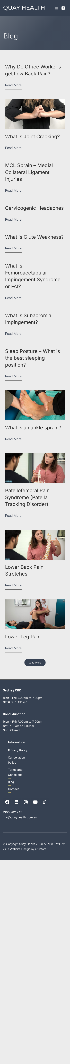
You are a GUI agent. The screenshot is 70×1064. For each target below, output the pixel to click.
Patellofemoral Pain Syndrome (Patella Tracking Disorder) (27, 497)
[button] (56, 8)
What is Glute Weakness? (34, 237)
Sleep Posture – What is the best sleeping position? (32, 358)
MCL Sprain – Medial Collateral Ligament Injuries (29, 172)
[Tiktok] (44, 802)
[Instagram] (26, 802)
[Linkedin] (16, 802)
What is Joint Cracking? (32, 136)
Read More (13, 85)
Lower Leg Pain (23, 637)
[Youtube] (35, 802)
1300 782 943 (12, 812)
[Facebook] (7, 802)
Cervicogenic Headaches (34, 208)
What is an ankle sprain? (33, 428)
